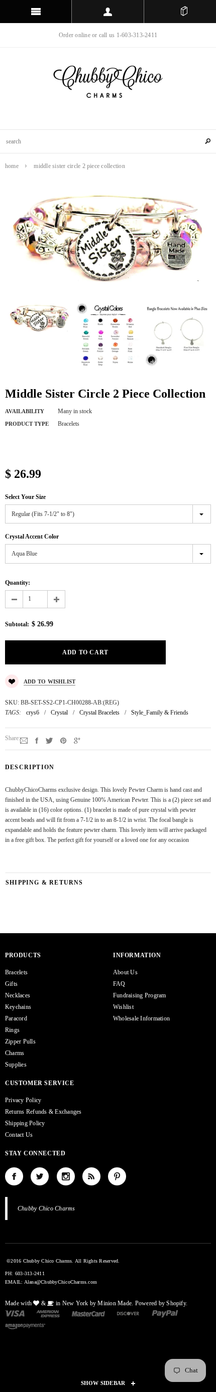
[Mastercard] (88, 1312)
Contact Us (19, 1134)
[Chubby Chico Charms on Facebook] (14, 1176)
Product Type (27, 424)
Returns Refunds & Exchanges (43, 1111)
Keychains (18, 1006)
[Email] (24, 740)
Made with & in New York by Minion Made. (69, 1303)
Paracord (16, 1018)
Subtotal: (17, 624)
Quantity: (17, 582)
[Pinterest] (63, 740)
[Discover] (128, 1312)
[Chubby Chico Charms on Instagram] (66, 1176)
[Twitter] (49, 740)
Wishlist (123, 1006)
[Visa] (15, 1312)
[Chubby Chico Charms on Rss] (91, 1176)
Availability (24, 411)
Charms (14, 1053)
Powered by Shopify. (161, 1303)
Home (12, 165)
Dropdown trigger (108, 11)
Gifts (11, 983)
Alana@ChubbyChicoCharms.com (60, 1282)
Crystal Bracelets (99, 712)
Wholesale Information (141, 1018)
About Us (125, 972)
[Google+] (77, 740)
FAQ (119, 983)
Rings (12, 1029)
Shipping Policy (25, 1123)
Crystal (59, 712)
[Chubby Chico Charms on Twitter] (40, 1176)
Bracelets (16, 972)
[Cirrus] (25, 1325)
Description (29, 767)
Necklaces (17, 995)
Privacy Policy (23, 1100)
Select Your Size (25, 496)
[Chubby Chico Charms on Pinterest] (117, 1176)
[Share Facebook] (36, 740)
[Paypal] (165, 1312)
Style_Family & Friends (159, 712)
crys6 (32, 712)
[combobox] (108, 141)
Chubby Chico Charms (46, 1208)
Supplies (16, 1064)
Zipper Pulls (20, 1041)
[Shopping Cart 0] (184, 11)
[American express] (48, 1312)
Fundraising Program (139, 995)
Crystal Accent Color (32, 536)
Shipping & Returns (44, 882)
